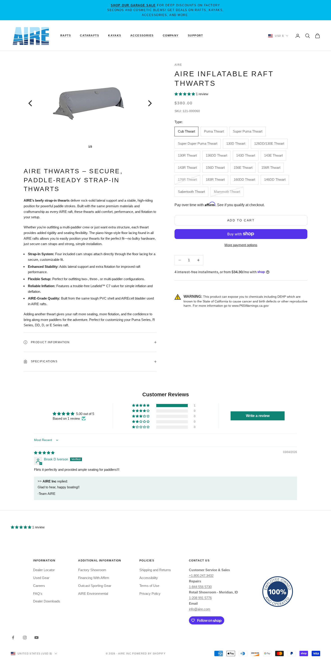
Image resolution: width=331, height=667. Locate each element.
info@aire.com (199, 609)
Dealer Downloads (46, 601)
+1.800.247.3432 (201, 575)
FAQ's (37, 593)
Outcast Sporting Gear (94, 586)
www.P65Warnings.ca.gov (250, 305)
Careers (39, 586)
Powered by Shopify (149, 653)
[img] (44, 453)
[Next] (149, 103)
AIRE (178, 64)
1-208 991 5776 (200, 598)
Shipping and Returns (155, 570)
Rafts (65, 35)
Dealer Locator (44, 570)
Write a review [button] (258, 416)
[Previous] (30, 103)
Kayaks (114, 35)
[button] (185, 94)
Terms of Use (149, 586)
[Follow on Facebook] (13, 637)
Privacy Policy (150, 593)
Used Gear (41, 578)
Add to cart (241, 220)
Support (195, 35)
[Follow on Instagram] (25, 637)
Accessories (142, 35)
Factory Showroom (92, 570)
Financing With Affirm (93, 578)
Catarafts (89, 35)
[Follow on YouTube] (36, 637)
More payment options (240, 245)
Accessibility (148, 578)
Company (171, 35)
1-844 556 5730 (200, 587)
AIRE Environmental (93, 593)
